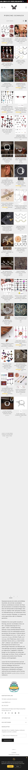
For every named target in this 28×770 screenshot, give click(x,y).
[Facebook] (2, 713)
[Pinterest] (12, 713)
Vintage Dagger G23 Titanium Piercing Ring (21, 437)
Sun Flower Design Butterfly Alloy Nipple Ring (7, 485)
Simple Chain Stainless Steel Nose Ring (20, 61)
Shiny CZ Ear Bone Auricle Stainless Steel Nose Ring (7, 434)
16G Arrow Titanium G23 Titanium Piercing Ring (21, 249)
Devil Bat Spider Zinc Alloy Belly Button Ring (7, 131)
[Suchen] (4, 7)
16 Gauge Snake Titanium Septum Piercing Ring (7, 535)
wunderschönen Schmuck (18, 673)
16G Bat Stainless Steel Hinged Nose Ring (20, 160)
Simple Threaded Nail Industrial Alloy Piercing (21, 391)
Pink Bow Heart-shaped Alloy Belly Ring (21, 342)
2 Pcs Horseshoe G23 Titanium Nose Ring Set (21, 319)
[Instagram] (8, 713)
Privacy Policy (21, 763)
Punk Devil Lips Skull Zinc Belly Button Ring (7, 509)
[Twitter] (5, 713)
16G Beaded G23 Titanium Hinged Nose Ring (7, 321)
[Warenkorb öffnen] (26, 7)
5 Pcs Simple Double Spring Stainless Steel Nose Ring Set (7, 204)
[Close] (26, 757)
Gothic (14, 635)
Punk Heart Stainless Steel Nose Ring (20, 461)
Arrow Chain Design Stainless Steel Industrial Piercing (21, 207)
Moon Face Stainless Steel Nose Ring (20, 183)
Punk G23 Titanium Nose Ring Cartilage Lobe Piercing (21, 40)
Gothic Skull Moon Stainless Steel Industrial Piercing (21, 297)
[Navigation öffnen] (2, 7)
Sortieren (10, 20)
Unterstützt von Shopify (14, 754)
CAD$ (13, 749)
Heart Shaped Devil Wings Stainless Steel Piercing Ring (21, 109)
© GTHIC (14, 752)
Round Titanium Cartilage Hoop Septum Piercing (7, 458)
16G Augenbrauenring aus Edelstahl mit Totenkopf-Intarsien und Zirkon (7, 108)
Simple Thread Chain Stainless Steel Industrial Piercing (7, 345)
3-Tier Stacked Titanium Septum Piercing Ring (7, 412)
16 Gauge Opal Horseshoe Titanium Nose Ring (21, 511)
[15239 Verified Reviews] (14, 692)
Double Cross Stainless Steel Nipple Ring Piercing (21, 136)
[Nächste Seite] (17, 596)
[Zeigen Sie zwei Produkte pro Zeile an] (25, 21)
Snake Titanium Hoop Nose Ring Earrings (7, 160)
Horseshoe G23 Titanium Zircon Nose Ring (21, 85)
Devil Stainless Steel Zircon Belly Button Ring (7, 64)
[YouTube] (15, 713)
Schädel (22, 639)
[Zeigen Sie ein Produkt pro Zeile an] (23, 21)
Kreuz (15, 641)
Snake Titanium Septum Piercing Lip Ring (7, 252)
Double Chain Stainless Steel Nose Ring (20, 228)
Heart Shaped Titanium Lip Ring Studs (21, 272)
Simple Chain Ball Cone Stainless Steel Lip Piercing (7, 40)
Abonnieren (8, 740)
